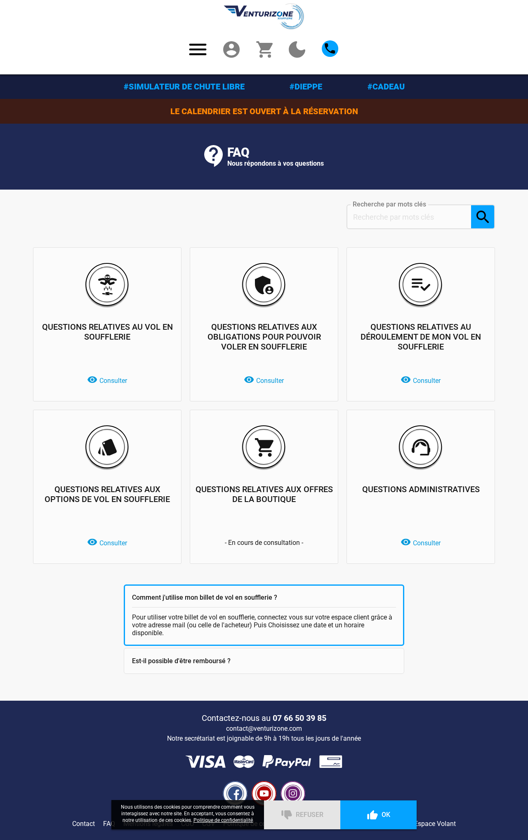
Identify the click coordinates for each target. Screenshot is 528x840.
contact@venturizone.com (264, 728)
